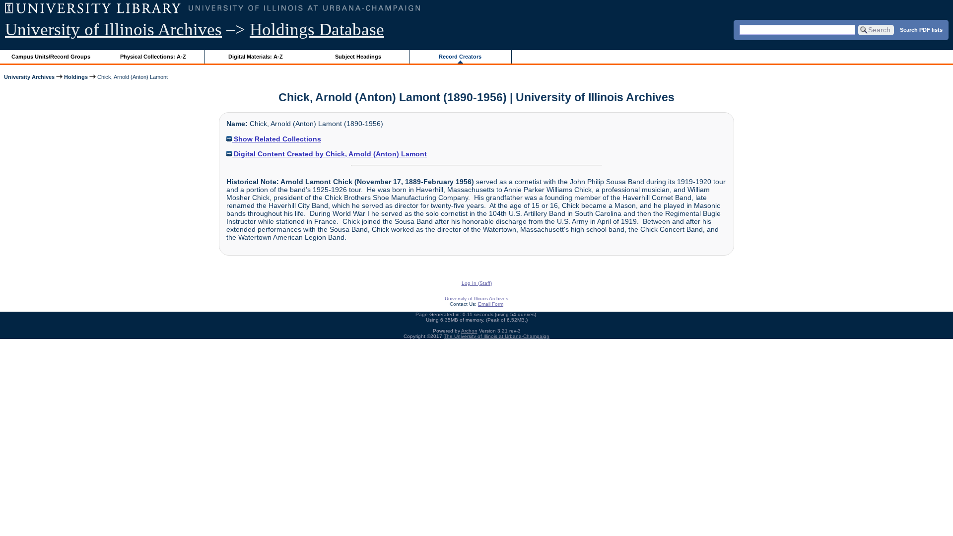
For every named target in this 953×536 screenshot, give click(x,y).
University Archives (29, 77)
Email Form (490, 304)
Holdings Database (317, 29)
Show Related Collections (276, 139)
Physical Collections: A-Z (153, 57)
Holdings (76, 77)
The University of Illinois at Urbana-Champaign (496, 336)
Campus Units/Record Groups (50, 57)
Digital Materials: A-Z (255, 57)
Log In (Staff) (477, 283)
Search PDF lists (921, 29)
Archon (469, 331)
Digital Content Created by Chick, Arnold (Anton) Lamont (329, 154)
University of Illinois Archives (113, 29)
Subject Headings (358, 57)
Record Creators (460, 57)
